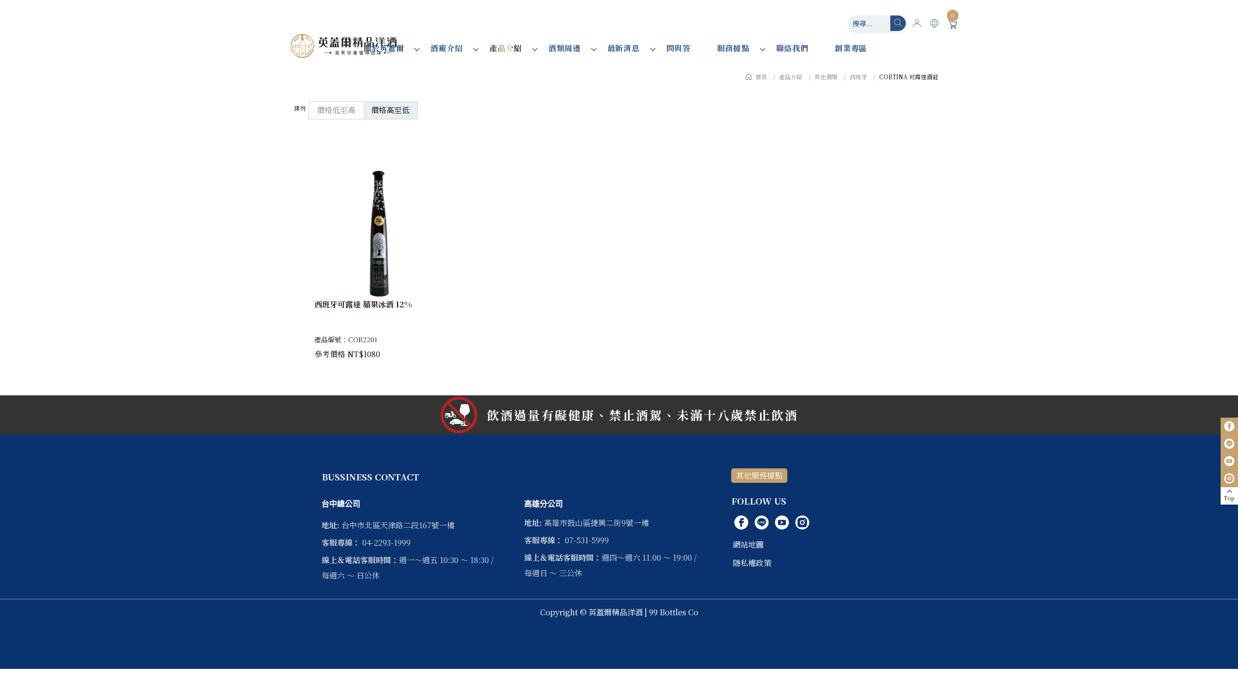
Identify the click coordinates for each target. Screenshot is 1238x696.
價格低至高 (336, 110)
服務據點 (733, 48)
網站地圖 (748, 544)
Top (1229, 498)
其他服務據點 (759, 475)
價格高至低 (390, 110)
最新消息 (623, 48)
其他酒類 (826, 76)
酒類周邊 (564, 48)
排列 (300, 108)
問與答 (678, 48)
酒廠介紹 (446, 48)
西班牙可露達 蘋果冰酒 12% (363, 304)
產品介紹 (505, 48)
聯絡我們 (792, 48)
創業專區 (851, 48)
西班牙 (858, 76)
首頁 (761, 76)
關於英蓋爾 (384, 48)
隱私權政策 (752, 562)
